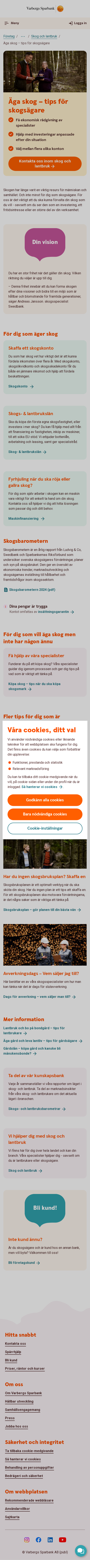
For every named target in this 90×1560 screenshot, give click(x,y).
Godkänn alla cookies (45, 800)
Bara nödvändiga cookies (45, 814)
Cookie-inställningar (45, 828)
